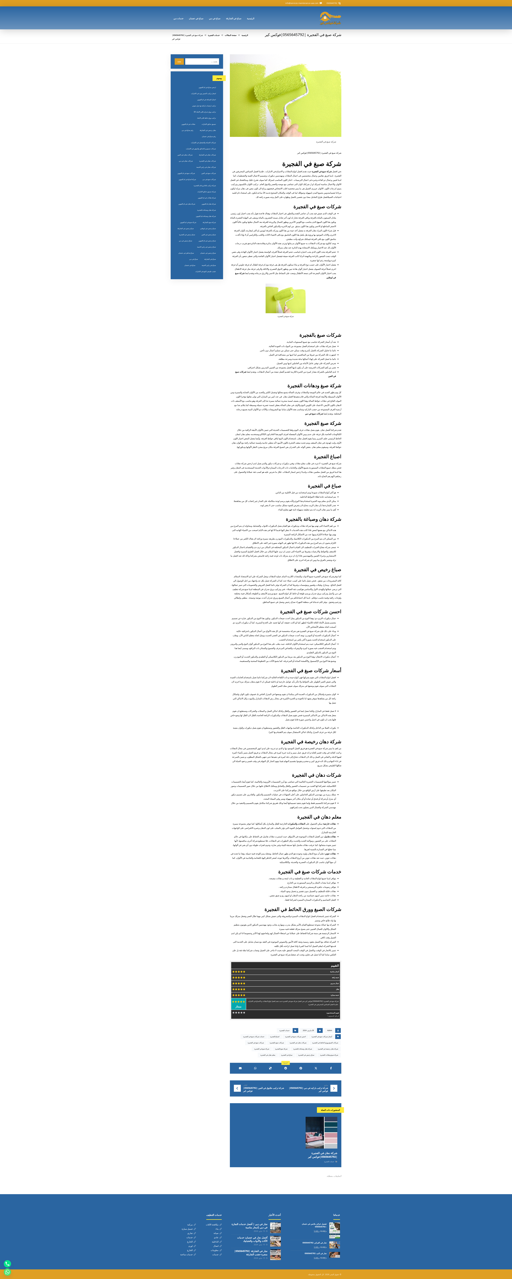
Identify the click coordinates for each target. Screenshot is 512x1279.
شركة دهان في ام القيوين (186, 204)
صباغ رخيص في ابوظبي (208, 228)
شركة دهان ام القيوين (209, 204)
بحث (179, 61)
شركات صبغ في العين (208, 173)
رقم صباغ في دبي (187, 130)
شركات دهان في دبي (186, 161)
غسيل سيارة (187, 1228)
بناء (217, 1228)
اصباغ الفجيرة (327, 456)
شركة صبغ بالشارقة (209, 222)
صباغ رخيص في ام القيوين (207, 241)
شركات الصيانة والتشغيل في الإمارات (203, 142)
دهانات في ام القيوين (188, 124)
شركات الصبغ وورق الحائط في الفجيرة (303, 909)
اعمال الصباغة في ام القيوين (206, 99)
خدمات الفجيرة (284, 1030)
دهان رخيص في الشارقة (208, 130)
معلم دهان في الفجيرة (319, 816)
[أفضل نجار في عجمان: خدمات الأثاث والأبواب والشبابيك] (275, 1241)
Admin (329, 1030)
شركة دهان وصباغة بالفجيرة (313, 519)
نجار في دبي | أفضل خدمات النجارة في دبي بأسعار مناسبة (249, 1225)
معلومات (215, 1250)
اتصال (216, 1245)
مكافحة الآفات (212, 1224)
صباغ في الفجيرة (324, 485)
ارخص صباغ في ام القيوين (207, 87)
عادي (216, 1237)
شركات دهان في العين (185, 155)
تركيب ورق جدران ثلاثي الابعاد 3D (205, 112)
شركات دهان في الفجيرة (316, 775)
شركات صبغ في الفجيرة (317, 206)
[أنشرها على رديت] (285, 1068)
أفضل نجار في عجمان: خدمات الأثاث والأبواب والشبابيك (252, 1239)
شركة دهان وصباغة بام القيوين (206, 216)
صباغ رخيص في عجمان (208, 253)
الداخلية (215, 1241)
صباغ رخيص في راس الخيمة (206, 247)
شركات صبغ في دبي (314, 413)
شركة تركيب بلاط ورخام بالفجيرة (205, 185)
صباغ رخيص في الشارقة (185, 228)
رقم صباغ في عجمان (209, 136)
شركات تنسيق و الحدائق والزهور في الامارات (201, 149)
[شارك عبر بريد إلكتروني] (240, 1068)
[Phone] (7, 1263)
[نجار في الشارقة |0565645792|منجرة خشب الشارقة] (275, 1254)
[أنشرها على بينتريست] (301, 1068)
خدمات (189, 1237)
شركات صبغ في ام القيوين (186, 173)
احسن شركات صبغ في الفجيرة (310, 611)
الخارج (190, 1241)
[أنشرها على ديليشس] (270, 1068)
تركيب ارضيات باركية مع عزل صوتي (204, 106)
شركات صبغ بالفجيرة (320, 335)
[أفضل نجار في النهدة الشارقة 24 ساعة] (330, 18)
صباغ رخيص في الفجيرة (317, 569)
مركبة (190, 1224)
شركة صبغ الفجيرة (322, 423)
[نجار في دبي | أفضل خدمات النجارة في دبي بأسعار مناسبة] (275, 1227)
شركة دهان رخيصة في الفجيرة (311, 741)
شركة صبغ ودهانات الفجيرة (314, 385)
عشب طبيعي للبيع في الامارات (205, 271)
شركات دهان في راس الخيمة (206, 167)
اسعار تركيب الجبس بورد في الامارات (203, 93)
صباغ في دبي (193, 259)
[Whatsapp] (7, 1272)
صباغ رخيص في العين (208, 234)
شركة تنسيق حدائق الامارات (206, 191)
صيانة (216, 1233)
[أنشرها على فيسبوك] (331, 1068)
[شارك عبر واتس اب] (255, 1068)
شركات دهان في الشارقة (207, 155)
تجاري (190, 1233)
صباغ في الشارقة (210, 259)
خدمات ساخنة (186, 1254)
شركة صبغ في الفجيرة (311, 163)
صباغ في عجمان (189, 265)
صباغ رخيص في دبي (185, 241)
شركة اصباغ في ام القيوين (187, 179)
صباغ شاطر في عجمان (186, 253)
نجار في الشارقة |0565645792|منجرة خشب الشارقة (250, 1252)
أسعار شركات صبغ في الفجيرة (311, 670)
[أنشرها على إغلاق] (316, 1068)
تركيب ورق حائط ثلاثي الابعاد (206, 118)
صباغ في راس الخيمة (209, 265)
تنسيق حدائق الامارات (209, 124)
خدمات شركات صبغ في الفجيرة (309, 871)
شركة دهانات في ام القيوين (207, 198)
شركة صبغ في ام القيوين (188, 222)
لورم (191, 1245)
